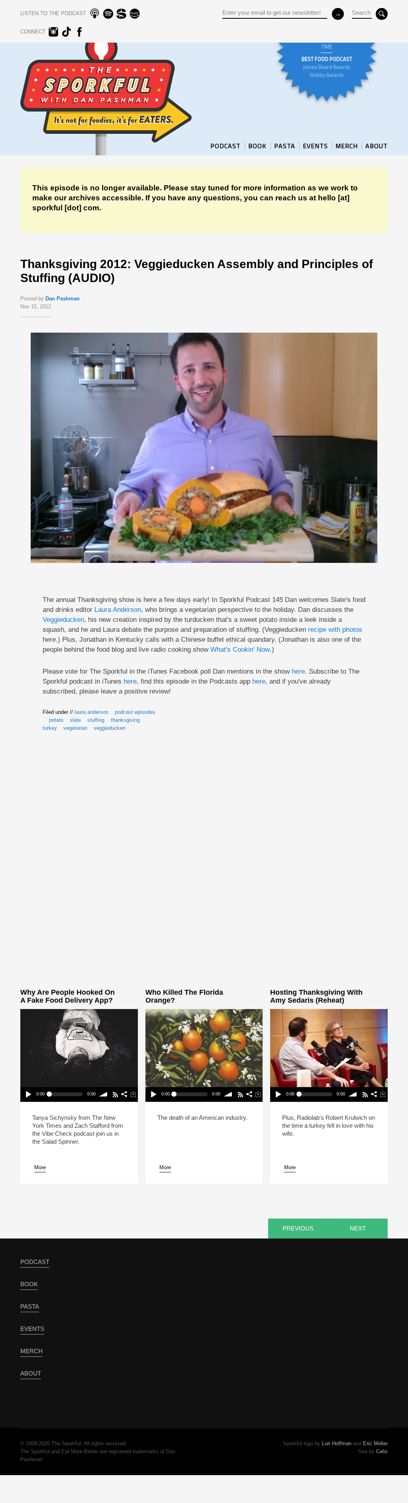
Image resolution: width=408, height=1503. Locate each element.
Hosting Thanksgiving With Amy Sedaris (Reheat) (316, 996)
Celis (382, 1451)
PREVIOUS (298, 1228)
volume (104, 1094)
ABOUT (376, 146)
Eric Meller (375, 1443)
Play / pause (28, 1094)
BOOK (257, 146)
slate (75, 720)
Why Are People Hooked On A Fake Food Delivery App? (67, 996)
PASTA (284, 146)
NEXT (358, 1228)
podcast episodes (135, 712)
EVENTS (315, 146)
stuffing (95, 720)
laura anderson (91, 712)
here (298, 671)
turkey (50, 728)
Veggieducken (63, 619)
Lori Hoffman (336, 1443)
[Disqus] (204, 855)
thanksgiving (125, 720)
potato (56, 720)
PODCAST (225, 146)
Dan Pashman (62, 299)
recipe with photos (335, 629)
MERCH (346, 146)
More (40, 1167)
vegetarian (75, 728)
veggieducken (110, 728)
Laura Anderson (117, 609)
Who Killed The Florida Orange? (184, 996)
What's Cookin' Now (240, 649)
